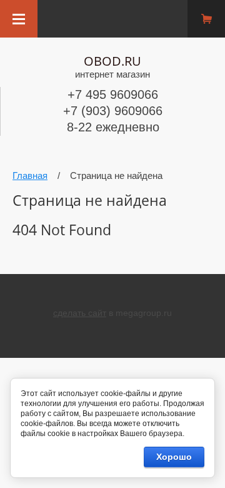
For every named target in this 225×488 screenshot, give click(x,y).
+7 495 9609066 (113, 94)
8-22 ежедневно (113, 127)
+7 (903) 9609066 (112, 111)
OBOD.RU (112, 61)
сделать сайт (79, 313)
